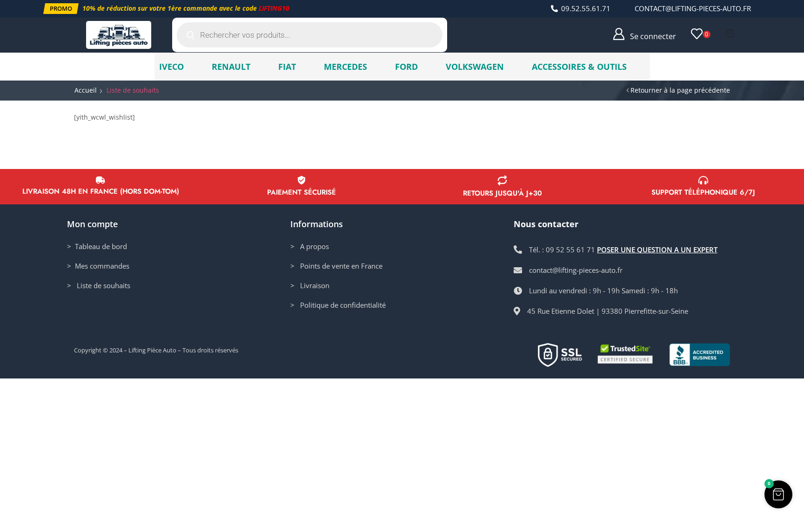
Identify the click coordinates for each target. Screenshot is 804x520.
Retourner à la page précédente (680, 90)
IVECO (171, 66)
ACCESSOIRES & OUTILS (579, 66)
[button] (61, 8)
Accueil (85, 90)
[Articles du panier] (730, 33)
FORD (406, 66)
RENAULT (231, 66)
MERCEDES (345, 66)
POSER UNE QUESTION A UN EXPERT (657, 249)
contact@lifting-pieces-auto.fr (693, 8)
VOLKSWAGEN (475, 66)
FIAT (287, 66)
